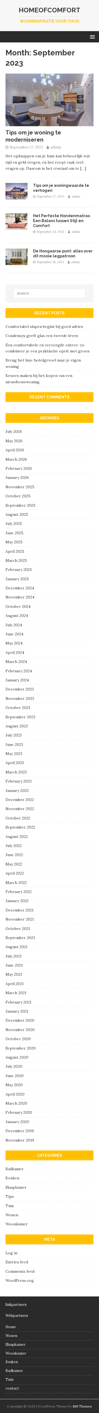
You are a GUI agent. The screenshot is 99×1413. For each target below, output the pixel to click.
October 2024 (18, 606)
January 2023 (17, 790)
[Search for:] (49, 293)
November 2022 (20, 808)
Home (11, 1327)
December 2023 (20, 689)
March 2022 (16, 882)
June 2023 (14, 744)
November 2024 (20, 597)
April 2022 (15, 873)
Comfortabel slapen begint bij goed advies (44, 326)
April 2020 (15, 1094)
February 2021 (18, 1002)
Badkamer (15, 1168)
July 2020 (14, 1066)
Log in (11, 1252)
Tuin (10, 1205)
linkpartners (16, 1304)
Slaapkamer (16, 1187)
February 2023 (19, 781)
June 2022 (14, 854)
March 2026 (16, 459)
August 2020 (17, 1057)
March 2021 (16, 992)
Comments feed (20, 1271)
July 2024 (14, 624)
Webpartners (17, 1315)
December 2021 (20, 910)
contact (12, 1388)
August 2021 (17, 946)
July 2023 (14, 735)
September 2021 (20, 937)
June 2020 (15, 1075)
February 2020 (19, 1112)
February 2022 (19, 891)
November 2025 (20, 486)
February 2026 (19, 468)
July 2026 (14, 431)
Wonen (12, 1214)
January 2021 (17, 1011)
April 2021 (15, 983)
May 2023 (14, 753)
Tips (10, 1196)
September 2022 (20, 827)
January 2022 (17, 900)
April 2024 (15, 652)
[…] (83, 168)
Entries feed (17, 1262)
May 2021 (14, 974)
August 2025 (17, 514)
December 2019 (20, 1130)
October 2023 (18, 707)
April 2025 (15, 551)
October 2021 (18, 928)
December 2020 (20, 1020)
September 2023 (20, 716)
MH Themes (82, 1406)
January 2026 (17, 477)
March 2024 (16, 661)
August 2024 (17, 615)
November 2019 (20, 1140)
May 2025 (14, 542)
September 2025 (20, 505)
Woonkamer (17, 1223)
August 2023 (17, 726)
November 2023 (20, 698)
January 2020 (17, 1121)
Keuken (12, 1177)
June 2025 (14, 532)
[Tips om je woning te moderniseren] (50, 122)
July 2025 (14, 523)
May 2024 (14, 643)
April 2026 (15, 449)
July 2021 (13, 956)
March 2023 (16, 772)
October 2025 (18, 496)
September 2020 (21, 1048)
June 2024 (14, 634)
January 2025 (17, 578)
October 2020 (18, 1038)
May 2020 (14, 1084)
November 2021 (20, 919)
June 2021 (14, 965)
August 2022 (17, 836)
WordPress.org (20, 1280)
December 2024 (20, 588)
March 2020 (16, 1103)
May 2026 (14, 440)
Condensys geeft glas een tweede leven (42, 335)
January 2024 (17, 680)
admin (55, 147)
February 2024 (19, 670)
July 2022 (14, 845)
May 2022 (14, 864)
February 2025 (19, 569)
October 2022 (18, 818)
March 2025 (16, 560)
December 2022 (20, 799)
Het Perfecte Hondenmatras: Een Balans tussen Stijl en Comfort (62, 221)
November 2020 (20, 1029)
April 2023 (15, 762)
